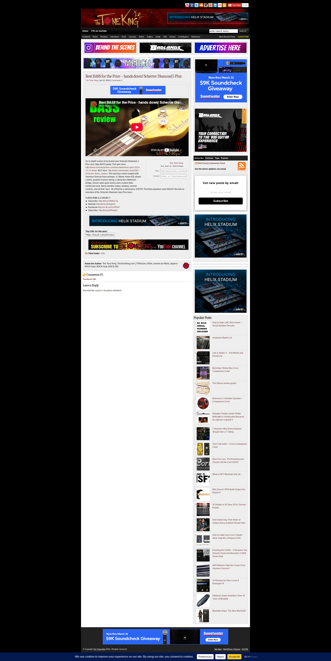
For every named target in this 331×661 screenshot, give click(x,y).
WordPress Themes (231, 649)
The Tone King (92, 80)
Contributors (183, 37)
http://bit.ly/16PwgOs (108, 210)
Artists (141, 37)
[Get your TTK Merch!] (219, 5)
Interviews (114, 37)
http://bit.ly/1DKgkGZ (105, 204)
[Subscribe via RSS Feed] (224, 5)
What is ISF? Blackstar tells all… (227, 474)
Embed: (156, 176)
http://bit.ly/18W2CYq (108, 201)
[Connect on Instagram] (205, 5)
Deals (158, 37)
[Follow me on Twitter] (196, 5)
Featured (86, 37)
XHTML (245, 649)
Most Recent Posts (227, 37)
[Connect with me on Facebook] (191, 5)
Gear (124, 37)
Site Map (218, 649)
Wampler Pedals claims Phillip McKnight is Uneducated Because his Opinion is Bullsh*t (228, 416)
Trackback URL (89, 279)
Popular (224, 158)
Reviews (104, 37)
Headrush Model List (222, 338)
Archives (209, 158)
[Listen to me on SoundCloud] (201, 5)
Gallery (150, 37)
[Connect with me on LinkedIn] (215, 5)
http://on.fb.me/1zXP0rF (109, 207)
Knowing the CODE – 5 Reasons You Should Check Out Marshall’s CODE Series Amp (229, 553)
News (95, 37)
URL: (157, 171)
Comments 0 (117, 80)
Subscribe (199, 158)
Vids (165, 37)
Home (85, 31)
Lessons (132, 37)
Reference (195, 37)
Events (172, 37)
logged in (99, 290)
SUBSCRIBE (243, 37)
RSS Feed (202, 163)
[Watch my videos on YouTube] (187, 5)
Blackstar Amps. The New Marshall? (229, 611)
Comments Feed (217, 163)
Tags (217, 158)
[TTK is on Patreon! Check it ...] (210, 5)
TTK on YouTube (99, 31)
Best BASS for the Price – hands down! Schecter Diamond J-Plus (133, 76)
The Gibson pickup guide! (224, 383)
